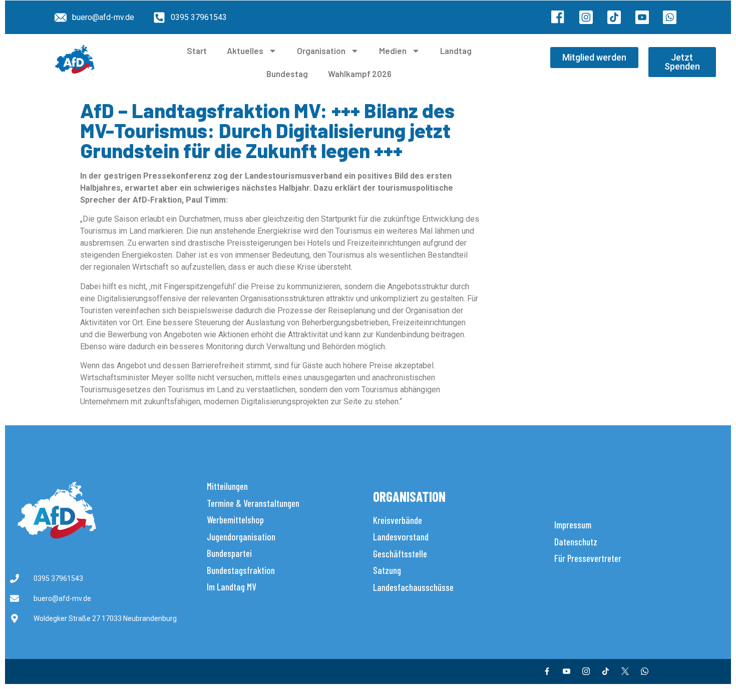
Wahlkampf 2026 (360, 74)
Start (197, 51)
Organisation (321, 51)
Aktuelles (245, 51)
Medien (393, 51)
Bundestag (287, 74)
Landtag (456, 51)
